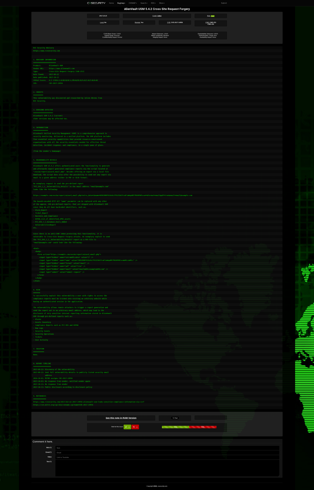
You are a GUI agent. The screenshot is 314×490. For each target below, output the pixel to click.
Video (50, 457)
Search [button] (143, 3)
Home (111, 3)
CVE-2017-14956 (177, 22)
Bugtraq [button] (121, 3)
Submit (224, 3)
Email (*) (49, 452)
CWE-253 (213, 22)
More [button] (161, 3)
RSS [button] (152, 3)
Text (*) (49, 461)
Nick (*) (49, 447)
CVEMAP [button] (132, 3)
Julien (159, 16)
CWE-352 (211, 24)
